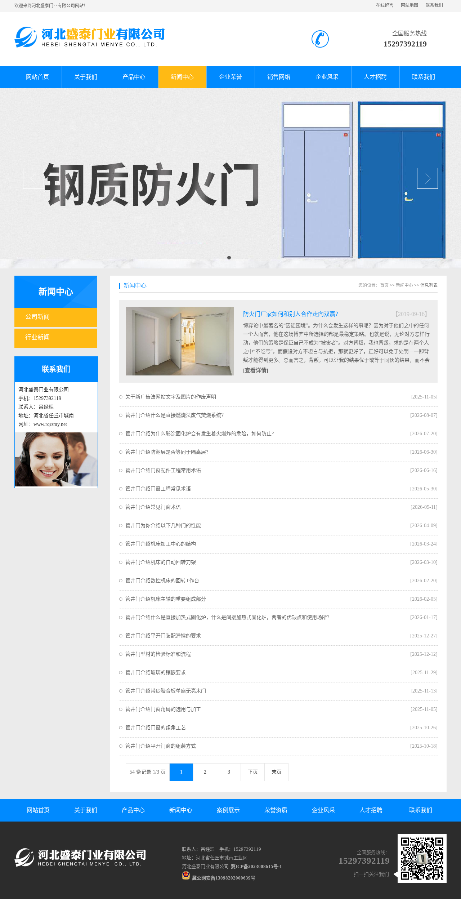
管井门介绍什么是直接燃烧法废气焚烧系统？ (175, 415)
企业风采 (323, 810)
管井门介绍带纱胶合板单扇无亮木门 (165, 691)
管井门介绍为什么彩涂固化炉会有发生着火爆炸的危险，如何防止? (199, 433)
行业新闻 (37, 337)
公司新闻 (37, 316)
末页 (277, 772)
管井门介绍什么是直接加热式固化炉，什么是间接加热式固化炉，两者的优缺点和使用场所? (227, 617)
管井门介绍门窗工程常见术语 (158, 488)
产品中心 (133, 810)
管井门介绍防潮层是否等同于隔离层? (166, 452)
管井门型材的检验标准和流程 (158, 654)
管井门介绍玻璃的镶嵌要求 (155, 672)
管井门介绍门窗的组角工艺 (155, 727)
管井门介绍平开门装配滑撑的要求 (163, 635)
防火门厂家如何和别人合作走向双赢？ (292, 314)
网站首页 (38, 810)
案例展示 (228, 810)
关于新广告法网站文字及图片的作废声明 (170, 397)
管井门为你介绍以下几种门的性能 (163, 525)
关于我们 (85, 810)
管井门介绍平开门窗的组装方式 (160, 746)
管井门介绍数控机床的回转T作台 (162, 580)
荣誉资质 (275, 810)
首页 (384, 285)
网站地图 (409, 5)
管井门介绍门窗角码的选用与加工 (163, 709)
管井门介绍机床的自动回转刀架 (160, 562)
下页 (253, 772)
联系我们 (434, 5)
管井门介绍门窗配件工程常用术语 (163, 470)
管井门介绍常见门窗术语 (153, 507)
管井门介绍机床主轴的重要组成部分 (165, 599)
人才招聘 (370, 810)
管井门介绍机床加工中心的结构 (160, 544)
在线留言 (384, 5)
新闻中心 (56, 292)
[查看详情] (255, 370)
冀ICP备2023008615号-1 (256, 866)
